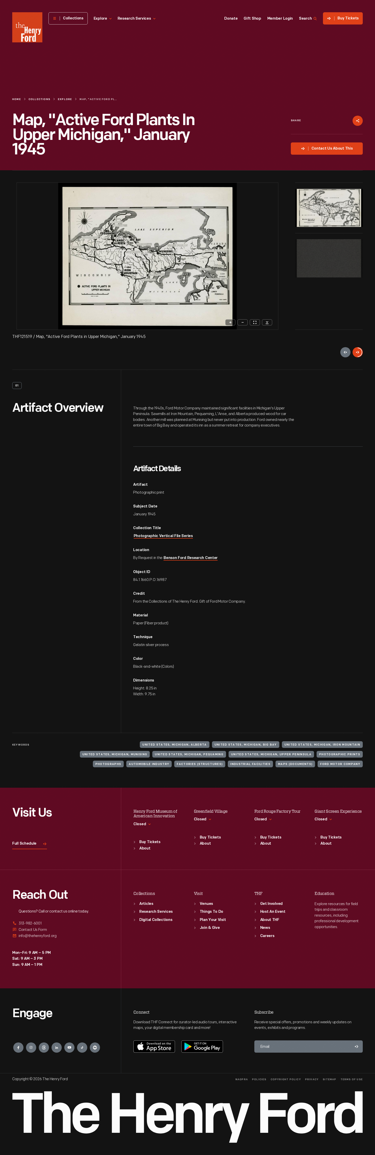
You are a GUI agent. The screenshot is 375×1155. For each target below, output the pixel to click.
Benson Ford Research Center (191, 558)
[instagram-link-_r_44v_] (31, 1047)
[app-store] (154, 1046)
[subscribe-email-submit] (357, 1046)
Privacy (312, 1079)
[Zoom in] (230, 322)
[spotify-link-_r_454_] (95, 1047)
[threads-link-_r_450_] (44, 1047)
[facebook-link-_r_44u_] (18, 1047)
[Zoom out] (243, 322)
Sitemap (329, 1079)
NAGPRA (241, 1079)
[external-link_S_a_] (60, 924)
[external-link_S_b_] (60, 930)
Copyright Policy (286, 1079)
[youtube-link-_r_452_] (69, 1047)
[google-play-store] (202, 1046)
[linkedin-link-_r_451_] (57, 1047)
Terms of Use (352, 1079)
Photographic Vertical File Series (163, 536)
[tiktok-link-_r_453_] (82, 1047)
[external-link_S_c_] (60, 936)
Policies (259, 1079)
